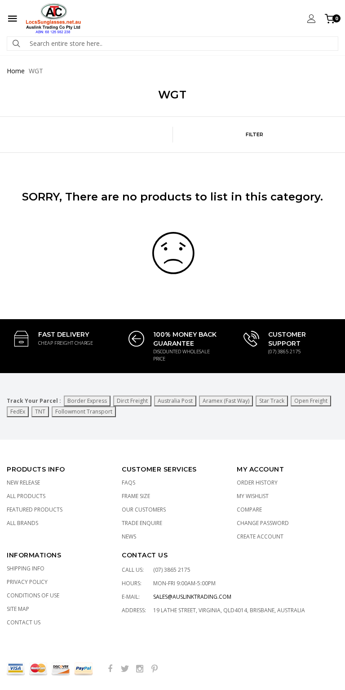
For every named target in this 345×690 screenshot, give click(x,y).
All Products (26, 496)
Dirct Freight (132, 401)
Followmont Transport (83, 411)
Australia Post (175, 401)
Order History (257, 482)
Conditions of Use (33, 595)
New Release (23, 482)
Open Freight (310, 401)
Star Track (271, 401)
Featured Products (34, 509)
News (129, 536)
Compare (249, 509)
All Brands (22, 523)
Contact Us (23, 622)
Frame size (136, 496)
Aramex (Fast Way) (226, 401)
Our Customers (144, 509)
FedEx (17, 411)
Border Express (87, 401)
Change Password (263, 523)
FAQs (128, 482)
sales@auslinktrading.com (192, 597)
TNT (40, 411)
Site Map (18, 609)
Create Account (260, 536)
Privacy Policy (27, 582)
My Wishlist (253, 496)
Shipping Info (25, 568)
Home (16, 71)
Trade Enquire (142, 523)
